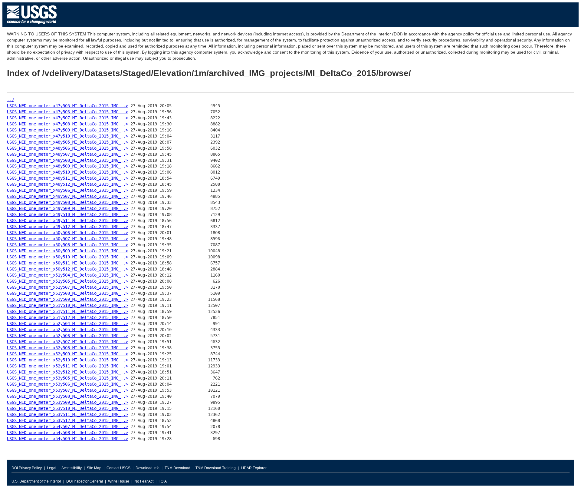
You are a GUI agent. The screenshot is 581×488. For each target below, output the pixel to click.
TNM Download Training (215, 468)
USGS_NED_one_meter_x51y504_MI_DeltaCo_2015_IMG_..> (67, 275)
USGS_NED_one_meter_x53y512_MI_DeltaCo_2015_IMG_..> (67, 420)
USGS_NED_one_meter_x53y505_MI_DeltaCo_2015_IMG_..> (67, 378)
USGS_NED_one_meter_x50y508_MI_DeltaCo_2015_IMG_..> (67, 244)
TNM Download (177, 468)
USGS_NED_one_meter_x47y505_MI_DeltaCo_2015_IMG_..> (67, 105)
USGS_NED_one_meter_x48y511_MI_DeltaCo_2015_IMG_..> (67, 178)
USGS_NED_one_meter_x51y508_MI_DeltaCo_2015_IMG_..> (67, 293)
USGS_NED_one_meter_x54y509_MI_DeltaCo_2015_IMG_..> (67, 438)
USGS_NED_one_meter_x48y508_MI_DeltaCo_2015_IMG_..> (67, 160)
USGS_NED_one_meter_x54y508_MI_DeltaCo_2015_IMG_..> (67, 432)
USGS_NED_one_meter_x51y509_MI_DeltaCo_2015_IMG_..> (67, 299)
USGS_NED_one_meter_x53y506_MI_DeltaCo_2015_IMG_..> (67, 384)
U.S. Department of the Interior (36, 481)
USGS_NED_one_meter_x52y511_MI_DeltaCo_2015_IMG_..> (67, 366)
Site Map (94, 468)
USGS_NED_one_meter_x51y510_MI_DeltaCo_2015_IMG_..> (67, 305)
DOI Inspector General (84, 481)
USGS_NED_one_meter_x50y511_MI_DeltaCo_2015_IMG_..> (67, 263)
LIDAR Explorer (254, 468)
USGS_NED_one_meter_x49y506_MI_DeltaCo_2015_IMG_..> (67, 190)
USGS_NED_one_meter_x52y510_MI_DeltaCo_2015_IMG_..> (67, 359)
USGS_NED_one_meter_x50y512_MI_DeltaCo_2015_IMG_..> (67, 269)
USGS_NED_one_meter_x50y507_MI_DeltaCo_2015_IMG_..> (67, 238)
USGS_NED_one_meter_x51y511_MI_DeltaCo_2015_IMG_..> (67, 311)
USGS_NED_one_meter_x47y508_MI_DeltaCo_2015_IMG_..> (67, 123)
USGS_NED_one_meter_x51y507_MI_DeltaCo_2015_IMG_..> (67, 287)
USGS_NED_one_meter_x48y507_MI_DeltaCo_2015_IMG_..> (67, 154)
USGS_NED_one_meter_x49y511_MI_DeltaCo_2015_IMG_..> (67, 220)
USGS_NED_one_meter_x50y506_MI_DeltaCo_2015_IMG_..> (67, 232)
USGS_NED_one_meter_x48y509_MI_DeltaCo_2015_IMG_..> (67, 166)
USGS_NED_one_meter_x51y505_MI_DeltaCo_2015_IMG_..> (67, 281)
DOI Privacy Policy (26, 468)
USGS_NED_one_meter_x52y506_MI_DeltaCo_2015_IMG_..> (67, 335)
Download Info (147, 468)
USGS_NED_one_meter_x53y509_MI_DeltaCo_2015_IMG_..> (67, 402)
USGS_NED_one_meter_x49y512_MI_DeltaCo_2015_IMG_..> (67, 226)
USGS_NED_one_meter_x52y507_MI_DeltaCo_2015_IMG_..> (67, 341)
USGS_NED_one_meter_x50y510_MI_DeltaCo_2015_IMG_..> (67, 256)
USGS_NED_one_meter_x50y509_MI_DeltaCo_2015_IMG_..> (67, 250)
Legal (51, 468)
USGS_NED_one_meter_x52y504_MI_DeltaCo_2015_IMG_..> (67, 323)
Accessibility (71, 468)
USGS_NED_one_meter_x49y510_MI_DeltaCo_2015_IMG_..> (67, 214)
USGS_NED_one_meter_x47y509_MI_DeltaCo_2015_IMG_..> (67, 130)
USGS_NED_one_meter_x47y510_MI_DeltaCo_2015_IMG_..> (67, 136)
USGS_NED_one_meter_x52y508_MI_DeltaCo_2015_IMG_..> (67, 347)
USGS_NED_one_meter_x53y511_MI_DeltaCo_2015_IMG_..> (67, 414)
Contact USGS (118, 468)
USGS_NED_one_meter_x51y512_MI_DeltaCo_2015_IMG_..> (67, 317)
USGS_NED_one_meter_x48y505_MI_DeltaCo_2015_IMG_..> (67, 142)
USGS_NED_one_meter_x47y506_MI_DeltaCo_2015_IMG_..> (67, 111)
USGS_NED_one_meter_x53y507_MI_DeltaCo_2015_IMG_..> (67, 390)
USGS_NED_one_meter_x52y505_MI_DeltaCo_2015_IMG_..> (67, 329)
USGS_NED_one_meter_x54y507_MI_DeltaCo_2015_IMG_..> (67, 426)
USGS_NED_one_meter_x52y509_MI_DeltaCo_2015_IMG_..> (67, 353)
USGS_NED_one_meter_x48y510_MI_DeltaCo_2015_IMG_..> (67, 172)
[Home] (32, 25)
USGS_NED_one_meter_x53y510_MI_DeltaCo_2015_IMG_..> (67, 408)
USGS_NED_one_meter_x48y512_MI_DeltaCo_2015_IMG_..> (67, 184)
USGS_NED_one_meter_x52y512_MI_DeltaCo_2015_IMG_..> (67, 372)
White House (118, 481)
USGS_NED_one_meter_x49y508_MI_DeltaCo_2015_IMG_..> (67, 202)
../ (10, 99)
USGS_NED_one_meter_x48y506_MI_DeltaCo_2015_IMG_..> (67, 148)
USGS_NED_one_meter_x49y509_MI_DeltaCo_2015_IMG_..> (67, 208)
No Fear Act (143, 481)
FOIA (163, 481)
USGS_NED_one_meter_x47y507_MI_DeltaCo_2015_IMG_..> (67, 117)
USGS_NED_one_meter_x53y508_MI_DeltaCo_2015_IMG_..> (67, 396)
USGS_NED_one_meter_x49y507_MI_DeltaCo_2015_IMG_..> (67, 196)
